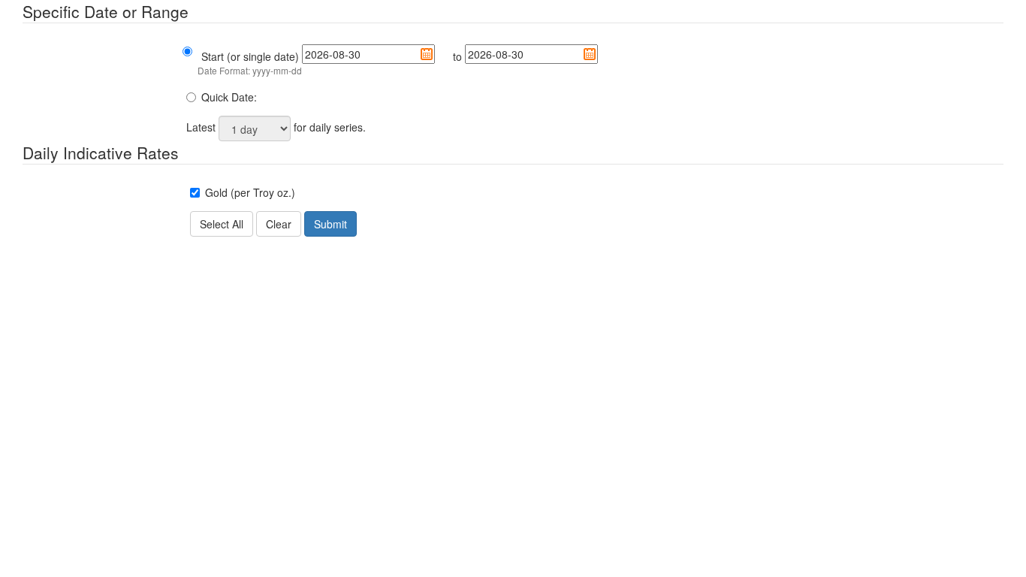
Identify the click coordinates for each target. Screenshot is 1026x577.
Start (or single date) (250, 56)
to (457, 56)
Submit (330, 223)
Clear (278, 223)
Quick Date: (229, 96)
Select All (221, 223)
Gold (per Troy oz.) (250, 192)
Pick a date (427, 54)
